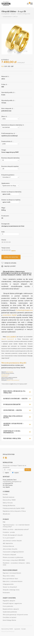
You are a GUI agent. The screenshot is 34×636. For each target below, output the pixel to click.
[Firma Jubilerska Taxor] (7, 4)
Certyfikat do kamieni (9, 617)
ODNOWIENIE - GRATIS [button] (12, 410)
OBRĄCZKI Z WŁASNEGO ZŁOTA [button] (13, 416)
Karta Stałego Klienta (9, 620)
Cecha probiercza (8, 546)
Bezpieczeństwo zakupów (11, 609)
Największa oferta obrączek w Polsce (14, 511)
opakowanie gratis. (9, 371)
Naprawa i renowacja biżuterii (12, 573)
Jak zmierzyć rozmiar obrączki (12, 540)
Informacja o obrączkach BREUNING (14, 560)
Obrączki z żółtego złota (23, 14)
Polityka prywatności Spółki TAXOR (13, 508)
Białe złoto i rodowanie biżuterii (12, 581)
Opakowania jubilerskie (10, 612)
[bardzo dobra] (8, 250)
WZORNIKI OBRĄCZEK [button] (12, 438)
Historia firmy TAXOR (9, 500)
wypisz (16, 472)
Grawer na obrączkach (10, 587)
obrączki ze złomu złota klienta (13, 380)
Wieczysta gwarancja (5, 374)
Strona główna (5, 14)
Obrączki (12, 14)
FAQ (4, 522)
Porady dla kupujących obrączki (13, 535)
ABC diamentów (8, 543)
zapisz (7, 472)
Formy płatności (8, 606)
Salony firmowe (8, 503)
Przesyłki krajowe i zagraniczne (12, 603)
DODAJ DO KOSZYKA (11, 257)
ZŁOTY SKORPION (11, 336)
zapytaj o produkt (10, 266)
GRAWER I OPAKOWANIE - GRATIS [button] (13, 424)
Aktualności (6, 514)
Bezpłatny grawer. (4, 376)
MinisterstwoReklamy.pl (7, 631)
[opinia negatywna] (2, 250)
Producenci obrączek (9, 554)
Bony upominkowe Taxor (10, 578)
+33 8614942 (7, 481)
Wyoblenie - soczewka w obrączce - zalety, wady (16, 564)
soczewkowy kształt (10, 315)
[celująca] (10, 250)
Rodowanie (6, 592)
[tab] (17, 392)
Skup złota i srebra (9, 576)
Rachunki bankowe (8, 497)
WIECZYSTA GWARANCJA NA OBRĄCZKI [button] (14, 392)
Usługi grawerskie (8, 584)
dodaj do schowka (10, 263)
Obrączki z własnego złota (11, 590)
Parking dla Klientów (9, 505)
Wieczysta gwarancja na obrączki (13, 363)
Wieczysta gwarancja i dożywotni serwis (15, 614)
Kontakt (5, 494)
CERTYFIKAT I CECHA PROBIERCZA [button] (11, 431)
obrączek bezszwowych (7, 339)
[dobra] (6, 250)
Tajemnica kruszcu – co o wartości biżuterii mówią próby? (16, 525)
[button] (10, 118)
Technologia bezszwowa (24, 310)
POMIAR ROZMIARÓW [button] (11, 404)
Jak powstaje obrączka (10, 549)
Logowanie (17, 629)
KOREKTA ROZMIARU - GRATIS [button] (15, 398)
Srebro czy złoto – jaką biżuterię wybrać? (16, 529)
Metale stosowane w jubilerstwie (13, 557)
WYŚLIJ (28, 470)
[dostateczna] (4, 250)
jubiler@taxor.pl (16, 481)
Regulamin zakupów (9, 600)
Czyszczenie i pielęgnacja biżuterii (13, 552)
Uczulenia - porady (9, 532)
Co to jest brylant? (9, 538)
